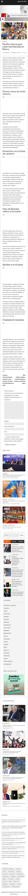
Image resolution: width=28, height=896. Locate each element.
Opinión (6, 636)
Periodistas (7, 639)
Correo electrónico (9, 426)
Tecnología (6, 655)
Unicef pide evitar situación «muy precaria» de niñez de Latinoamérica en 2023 (8, 380)
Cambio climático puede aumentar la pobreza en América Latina (19, 379)
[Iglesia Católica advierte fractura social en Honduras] (14, 515)
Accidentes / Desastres (10, 605)
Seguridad (6, 653)
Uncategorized (7, 664)
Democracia (7, 613)
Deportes (6, 616)
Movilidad (6, 630)
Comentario (7, 399)
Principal (6, 644)
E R (13, 728)
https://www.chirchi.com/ (10, 671)
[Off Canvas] (2, 1)
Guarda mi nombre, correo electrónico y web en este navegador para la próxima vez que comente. (13, 439)
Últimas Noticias (11, 499)
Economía (14, 579)
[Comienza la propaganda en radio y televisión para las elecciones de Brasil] (7, 593)
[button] (6, 19)
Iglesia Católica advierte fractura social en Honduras (12, 526)
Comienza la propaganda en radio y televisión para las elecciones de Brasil (17, 593)
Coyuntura (4, 41)
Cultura (5, 611)
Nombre (6, 421)
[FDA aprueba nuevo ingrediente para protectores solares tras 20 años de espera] (14, 489)
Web (5, 431)
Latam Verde (7, 627)
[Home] (3, 19)
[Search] (26, 19)
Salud (5, 647)
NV (12, 528)
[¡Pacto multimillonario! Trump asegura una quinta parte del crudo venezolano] (7, 583)
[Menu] (6, 19)
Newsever (24, 892)
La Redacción (7, 52)
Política (17, 579)
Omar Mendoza (14, 477)
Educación (6, 622)
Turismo (6, 658)
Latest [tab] (6, 541)
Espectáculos (7, 625)
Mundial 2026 (7, 633)
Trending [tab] (20, 541)
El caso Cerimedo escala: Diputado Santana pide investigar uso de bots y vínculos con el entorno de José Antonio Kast (17, 573)
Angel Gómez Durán (15, 503)
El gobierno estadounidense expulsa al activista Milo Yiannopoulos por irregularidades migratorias (12, 752)
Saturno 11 (6, 650)
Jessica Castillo (15, 806)
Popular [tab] (13, 541)
